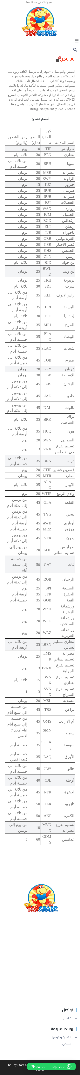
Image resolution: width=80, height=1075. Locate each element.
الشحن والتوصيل (60, 1037)
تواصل (67, 1018)
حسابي (66, 1044)
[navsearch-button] (75, 50)
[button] (40, 41)
